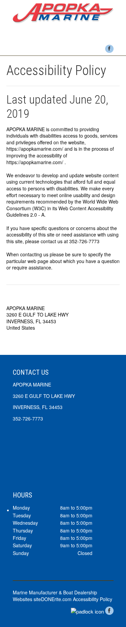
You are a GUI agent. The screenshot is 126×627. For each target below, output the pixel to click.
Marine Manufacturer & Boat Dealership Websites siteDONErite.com (55, 595)
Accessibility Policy (92, 599)
